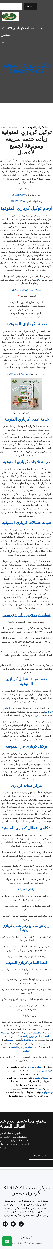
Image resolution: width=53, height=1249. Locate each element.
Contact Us (41, 1155)
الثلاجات (23, 1036)
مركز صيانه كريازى (26, 785)
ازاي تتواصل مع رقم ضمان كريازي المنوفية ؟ (26, 927)
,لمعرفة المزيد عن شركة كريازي (26, 289)
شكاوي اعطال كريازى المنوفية (26, 828)
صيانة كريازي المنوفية (38, 127)
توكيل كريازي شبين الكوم (19, 373)
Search (30, 6)
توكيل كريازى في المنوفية (26, 746)
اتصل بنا (26, 1050)
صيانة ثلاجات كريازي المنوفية (26, 462)
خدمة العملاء (28, 1039)
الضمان (10, 1039)
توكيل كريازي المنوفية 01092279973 (26, 68)
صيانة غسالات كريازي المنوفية (26, 522)
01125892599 (19, 194)
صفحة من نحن (25, 1047)
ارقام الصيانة (26, 889)
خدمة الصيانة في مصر (34, 1032)
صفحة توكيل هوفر (40, 1077)
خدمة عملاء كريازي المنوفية (26, 419)
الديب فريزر (34, 1036)
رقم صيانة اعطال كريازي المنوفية (26, 681)
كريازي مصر (26, 1237)
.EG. (38, 279)
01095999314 (18, 201)
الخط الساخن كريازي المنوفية (26, 962)
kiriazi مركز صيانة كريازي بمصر (26, 1190)
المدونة (14, 1047)
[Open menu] (3, 42)
